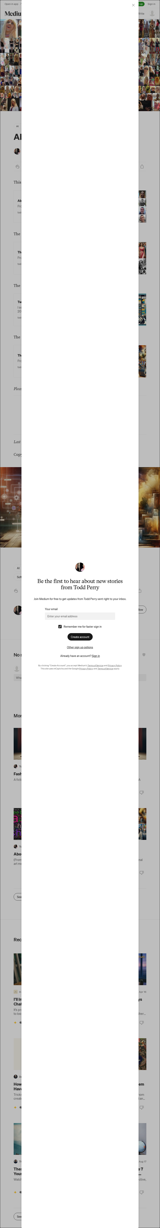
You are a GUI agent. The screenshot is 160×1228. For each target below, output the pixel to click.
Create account (80, 637)
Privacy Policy (115, 665)
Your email (51, 609)
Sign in (96, 655)
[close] (133, 5)
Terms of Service (95, 665)
